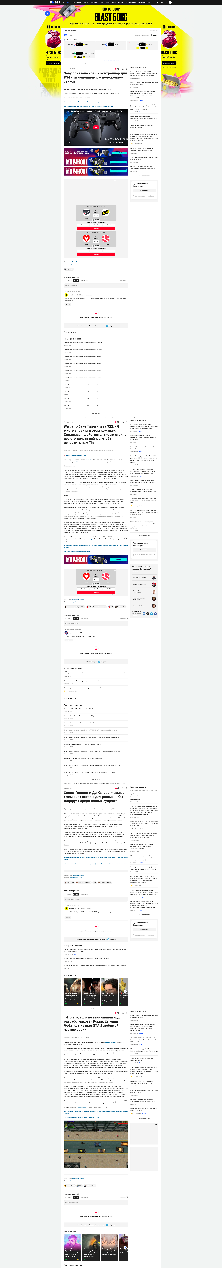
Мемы (69, 783)
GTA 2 (123, 1042)
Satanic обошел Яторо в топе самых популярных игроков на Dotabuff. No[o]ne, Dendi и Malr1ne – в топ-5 (143, 438)
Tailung (67, 462)
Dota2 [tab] (70, 35)
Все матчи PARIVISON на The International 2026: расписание (82, 709)
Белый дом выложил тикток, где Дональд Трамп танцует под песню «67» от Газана (143, 868)
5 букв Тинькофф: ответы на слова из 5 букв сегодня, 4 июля (82, 385)
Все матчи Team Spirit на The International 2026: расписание (82, 716)
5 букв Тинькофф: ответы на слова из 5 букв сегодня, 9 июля (82, 356)
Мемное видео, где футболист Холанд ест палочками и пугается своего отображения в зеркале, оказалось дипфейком (144, 858)
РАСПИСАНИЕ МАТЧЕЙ (70, 30)
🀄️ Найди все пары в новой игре (75, 455)
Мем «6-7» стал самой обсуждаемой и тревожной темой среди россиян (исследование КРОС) (142, 847)
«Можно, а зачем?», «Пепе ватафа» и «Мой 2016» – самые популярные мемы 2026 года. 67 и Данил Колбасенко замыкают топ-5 (144, 892)
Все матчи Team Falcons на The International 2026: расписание (83, 758)
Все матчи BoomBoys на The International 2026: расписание (82, 744)
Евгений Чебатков (110, 1042)
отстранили (80, 537)
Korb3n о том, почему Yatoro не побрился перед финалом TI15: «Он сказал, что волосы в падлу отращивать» (144, 513)
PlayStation (73, 264)
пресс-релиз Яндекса (76, 877)
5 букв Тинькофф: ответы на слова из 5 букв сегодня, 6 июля (82, 371)
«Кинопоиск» (73, 1181)
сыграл (91, 539)
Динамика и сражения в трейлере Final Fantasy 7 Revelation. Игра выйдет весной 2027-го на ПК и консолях (143, 107)
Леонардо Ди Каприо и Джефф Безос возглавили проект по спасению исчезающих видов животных (95, 965)
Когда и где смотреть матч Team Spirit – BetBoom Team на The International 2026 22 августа (92, 751)
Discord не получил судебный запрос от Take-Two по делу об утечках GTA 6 (142, 149)
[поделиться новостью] (126, 69)
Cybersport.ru (73, 602)
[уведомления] (162, 2)
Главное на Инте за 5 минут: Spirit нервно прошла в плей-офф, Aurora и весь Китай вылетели (92, 681)
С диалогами (122, 280)
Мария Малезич (76, 262)
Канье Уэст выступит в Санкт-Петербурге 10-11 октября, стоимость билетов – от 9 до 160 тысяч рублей (144, 823)
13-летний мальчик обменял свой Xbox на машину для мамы (84, 102)
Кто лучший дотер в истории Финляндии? (141, 567)
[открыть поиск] (158, 2)
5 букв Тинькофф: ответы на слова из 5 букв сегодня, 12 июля (83, 342)
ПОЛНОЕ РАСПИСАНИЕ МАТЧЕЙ (111, 60)
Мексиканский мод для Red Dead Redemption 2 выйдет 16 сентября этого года (144, 117)
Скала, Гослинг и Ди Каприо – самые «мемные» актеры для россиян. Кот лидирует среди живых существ (100, 783)
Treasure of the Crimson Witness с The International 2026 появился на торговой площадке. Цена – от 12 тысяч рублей (142, 471)
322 (77, 462)
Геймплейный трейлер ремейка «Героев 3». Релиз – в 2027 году (143, 1109)
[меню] (64, 2)
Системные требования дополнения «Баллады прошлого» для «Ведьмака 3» (142, 167)
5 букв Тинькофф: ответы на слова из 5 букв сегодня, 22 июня (83, 399)
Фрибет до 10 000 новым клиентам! (80, 295)
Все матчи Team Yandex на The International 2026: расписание (83, 723)
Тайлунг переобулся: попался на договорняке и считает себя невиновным (87, 688)
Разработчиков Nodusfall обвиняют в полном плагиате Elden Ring (144, 83)
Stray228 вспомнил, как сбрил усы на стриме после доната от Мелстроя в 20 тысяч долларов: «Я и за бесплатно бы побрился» (142, 525)
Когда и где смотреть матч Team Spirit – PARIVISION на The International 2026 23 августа (91, 730)
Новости (73, 64)
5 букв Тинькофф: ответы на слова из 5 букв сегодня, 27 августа (144, 158)
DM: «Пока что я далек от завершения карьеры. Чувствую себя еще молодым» (142, 481)
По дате (67, 280)
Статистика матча (79, 48)
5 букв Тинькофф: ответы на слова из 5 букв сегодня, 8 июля (82, 364)
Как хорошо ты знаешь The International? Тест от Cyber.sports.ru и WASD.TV (89, 106)
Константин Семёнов (78, 599)
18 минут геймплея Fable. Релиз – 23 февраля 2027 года (141, 126)
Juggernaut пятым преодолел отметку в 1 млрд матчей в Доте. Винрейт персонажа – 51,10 (143, 501)
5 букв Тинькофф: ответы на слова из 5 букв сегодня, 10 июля (83, 349)
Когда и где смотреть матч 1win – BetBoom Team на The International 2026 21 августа (90, 772)
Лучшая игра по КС (75, 633)
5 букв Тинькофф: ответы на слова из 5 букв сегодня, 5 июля (82, 378)
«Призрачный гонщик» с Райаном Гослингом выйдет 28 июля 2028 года (86, 958)
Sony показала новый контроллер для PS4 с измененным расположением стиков (94, 64)
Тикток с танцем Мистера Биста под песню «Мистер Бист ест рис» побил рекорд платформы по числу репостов (143, 835)
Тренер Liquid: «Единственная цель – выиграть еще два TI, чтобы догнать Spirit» (143, 490)
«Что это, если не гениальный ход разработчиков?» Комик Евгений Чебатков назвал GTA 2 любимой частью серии (143, 73)
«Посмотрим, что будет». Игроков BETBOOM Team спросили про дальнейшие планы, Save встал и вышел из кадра (143, 426)
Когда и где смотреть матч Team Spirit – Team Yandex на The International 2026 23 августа (91, 737)
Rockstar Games (81, 1107)
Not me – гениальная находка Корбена (77, 551)
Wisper (88, 460)
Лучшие (75, 280)
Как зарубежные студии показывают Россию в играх (81, 1117)
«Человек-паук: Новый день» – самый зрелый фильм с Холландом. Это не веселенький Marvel (95, 864)
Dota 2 (69, 417)
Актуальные (84, 280)
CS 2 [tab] (66, 35)
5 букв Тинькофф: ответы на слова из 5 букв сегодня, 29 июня (83, 392)
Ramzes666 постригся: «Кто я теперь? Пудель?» (142, 448)
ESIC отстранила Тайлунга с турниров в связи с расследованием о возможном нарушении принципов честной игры (96, 673)
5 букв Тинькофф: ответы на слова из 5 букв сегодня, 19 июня (83, 406)
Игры (69, 64)
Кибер (65, 64)
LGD (72, 460)
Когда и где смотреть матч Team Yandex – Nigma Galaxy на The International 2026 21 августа (92, 765)
